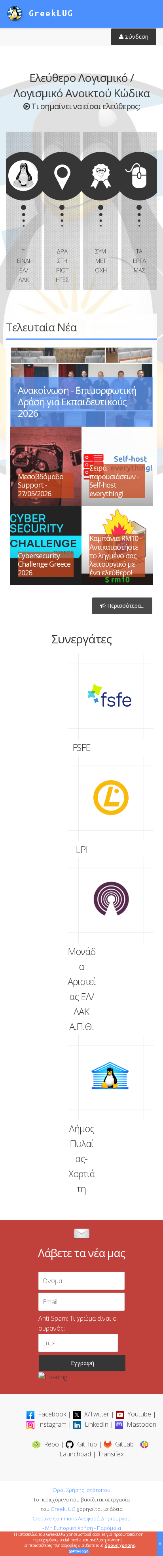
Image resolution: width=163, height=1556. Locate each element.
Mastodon (140, 1424)
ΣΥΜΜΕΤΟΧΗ (95, 213)
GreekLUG (63, 1509)
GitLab (124, 1444)
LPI (111, 798)
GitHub (87, 1444)
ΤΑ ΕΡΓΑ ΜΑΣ (133, 213)
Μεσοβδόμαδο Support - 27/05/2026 (40, 485)
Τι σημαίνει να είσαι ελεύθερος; (85, 106)
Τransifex (111, 1454)
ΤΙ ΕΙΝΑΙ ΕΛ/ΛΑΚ (18, 218)
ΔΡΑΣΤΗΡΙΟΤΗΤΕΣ (56, 218)
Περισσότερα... (125, 605)
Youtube (139, 1414)
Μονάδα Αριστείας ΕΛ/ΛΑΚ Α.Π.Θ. (111, 900)
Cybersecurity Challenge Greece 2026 (44, 564)
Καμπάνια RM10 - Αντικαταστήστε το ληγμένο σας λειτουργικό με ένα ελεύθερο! (115, 555)
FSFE (111, 696)
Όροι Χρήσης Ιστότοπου (81, 1490)
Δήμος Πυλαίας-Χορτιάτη (111, 1077)
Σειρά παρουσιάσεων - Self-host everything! (114, 480)
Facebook (52, 1414)
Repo (51, 1444)
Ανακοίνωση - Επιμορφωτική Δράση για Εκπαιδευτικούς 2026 (77, 402)
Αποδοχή (80, 1551)
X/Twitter (97, 1414)
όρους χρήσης (120, 1545)
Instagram (52, 1424)
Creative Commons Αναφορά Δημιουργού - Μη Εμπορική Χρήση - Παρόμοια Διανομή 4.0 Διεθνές (81, 1528)
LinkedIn (96, 1424)
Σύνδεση (135, 36)
